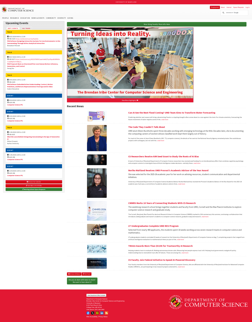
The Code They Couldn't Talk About (146, 127)
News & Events (38, 18)
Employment (215, 7)
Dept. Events (14, 28)
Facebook (88, 313)
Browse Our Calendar (34, 182)
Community (51, 18)
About (223, 7)
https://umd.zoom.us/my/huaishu (27, 39)
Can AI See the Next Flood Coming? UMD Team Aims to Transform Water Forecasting (171, 112)
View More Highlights (129, 100)
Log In (248, 7)
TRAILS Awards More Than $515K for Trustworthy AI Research (160, 245)
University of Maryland (126, 2)
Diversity (61, 18)
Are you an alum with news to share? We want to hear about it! (82, 281)
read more (164, 119)
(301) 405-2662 (99, 309)
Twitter (92, 313)
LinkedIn (101, 313)
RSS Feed (87, 274)
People (5, 18)
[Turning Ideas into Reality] (130, 63)
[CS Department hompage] (208, 301)
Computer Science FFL (15, 105)
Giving (70, 18)
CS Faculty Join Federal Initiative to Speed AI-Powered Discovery (161, 259)
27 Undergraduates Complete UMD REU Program (153, 225)
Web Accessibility (91, 317)
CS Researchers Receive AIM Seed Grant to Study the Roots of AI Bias (163, 156)
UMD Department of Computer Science (17, 9)
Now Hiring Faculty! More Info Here (157, 24)
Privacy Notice (103, 317)
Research (14, 18)
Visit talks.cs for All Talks (34, 186)
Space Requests (238, 7)
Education (25, 18)
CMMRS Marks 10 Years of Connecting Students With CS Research (162, 203)
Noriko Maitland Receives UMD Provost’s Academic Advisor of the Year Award (168, 170)
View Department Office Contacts (96, 295)
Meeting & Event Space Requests (34, 189)
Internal (229, 7)
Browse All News (75, 274)
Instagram (97, 313)
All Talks (26, 28)
